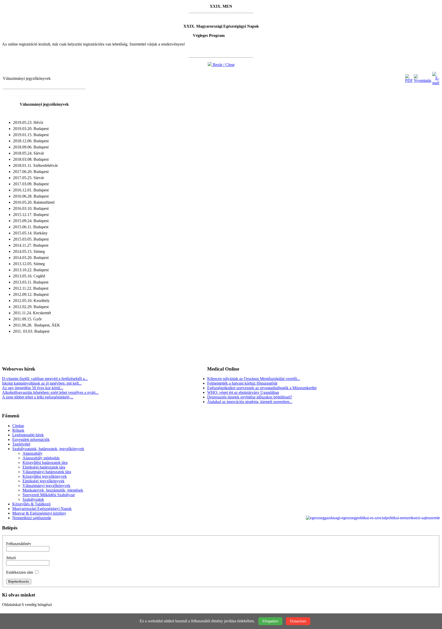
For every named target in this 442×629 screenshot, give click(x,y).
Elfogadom (270, 621)
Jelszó (11, 558)
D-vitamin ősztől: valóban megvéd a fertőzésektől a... (45, 378)
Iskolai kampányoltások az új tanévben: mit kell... (42, 383)
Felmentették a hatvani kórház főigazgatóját (242, 383)
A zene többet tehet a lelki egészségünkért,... (37, 397)
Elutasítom (298, 621)
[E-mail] (435, 83)
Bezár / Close (223, 64)
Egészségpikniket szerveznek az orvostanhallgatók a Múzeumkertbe (262, 388)
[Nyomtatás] (422, 80)
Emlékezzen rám (19, 572)
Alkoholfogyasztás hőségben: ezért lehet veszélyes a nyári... (50, 392)
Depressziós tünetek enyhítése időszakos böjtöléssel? (249, 397)
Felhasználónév (18, 543)
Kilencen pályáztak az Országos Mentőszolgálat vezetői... (253, 378)
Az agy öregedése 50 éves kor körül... (32, 388)
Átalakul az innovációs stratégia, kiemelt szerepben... (249, 401)
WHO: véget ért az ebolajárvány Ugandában (243, 392)
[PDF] (409, 80)
